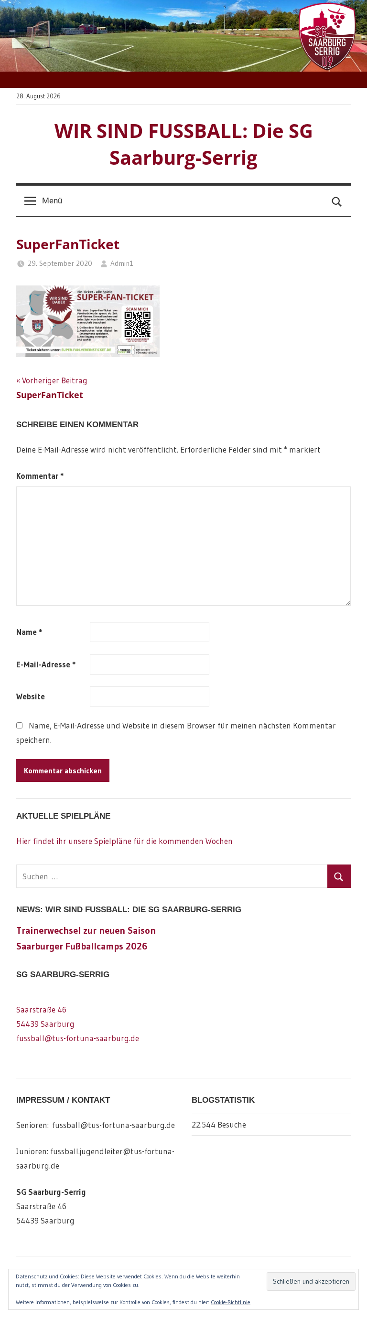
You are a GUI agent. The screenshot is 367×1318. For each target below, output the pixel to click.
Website (30, 696)
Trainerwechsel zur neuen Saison (86, 930)
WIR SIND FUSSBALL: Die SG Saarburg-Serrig (183, 143)
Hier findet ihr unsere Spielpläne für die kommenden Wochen (124, 841)
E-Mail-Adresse (46, 664)
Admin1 (121, 263)
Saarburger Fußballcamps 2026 (82, 946)
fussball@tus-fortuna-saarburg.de (77, 1038)
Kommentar (40, 476)
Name (29, 632)
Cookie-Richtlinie (230, 1302)
